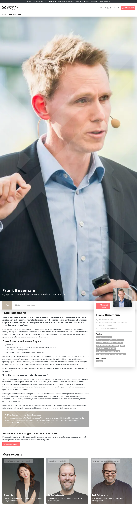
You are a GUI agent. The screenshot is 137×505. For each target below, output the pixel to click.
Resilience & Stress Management (108, 345)
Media (17, 305)
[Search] (105, 8)
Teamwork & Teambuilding (106, 348)
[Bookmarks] (108, 8)
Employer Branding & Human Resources (110, 340)
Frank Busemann (108, 315)
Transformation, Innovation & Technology (111, 354)
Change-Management (104, 337)
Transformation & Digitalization (108, 351)
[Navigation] (95, 8)
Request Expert (104, 306)
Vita (7, 305)
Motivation (118, 343)
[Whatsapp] (111, 8)
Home (4, 14)
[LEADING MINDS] (10, 7)
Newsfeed (31, 305)
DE (101, 8)
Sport (122, 345)
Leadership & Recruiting (105, 343)
